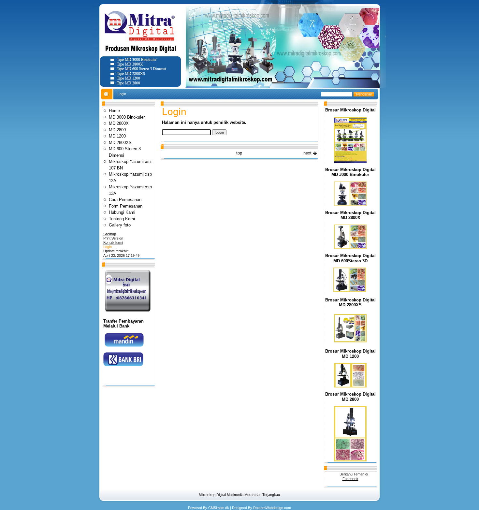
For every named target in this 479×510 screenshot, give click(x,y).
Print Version (113, 238)
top (239, 153)
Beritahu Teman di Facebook (354, 476)
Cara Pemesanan (125, 199)
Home (114, 110)
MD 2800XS (120, 142)
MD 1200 (117, 136)
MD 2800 (117, 129)
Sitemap (109, 234)
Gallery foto (120, 225)
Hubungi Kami (122, 212)
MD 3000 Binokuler (127, 117)
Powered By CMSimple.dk (208, 508)
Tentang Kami (122, 218)
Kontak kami (113, 242)
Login (107, 247)
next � (310, 153)
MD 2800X (119, 123)
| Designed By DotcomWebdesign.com (260, 508)
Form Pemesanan (125, 206)
